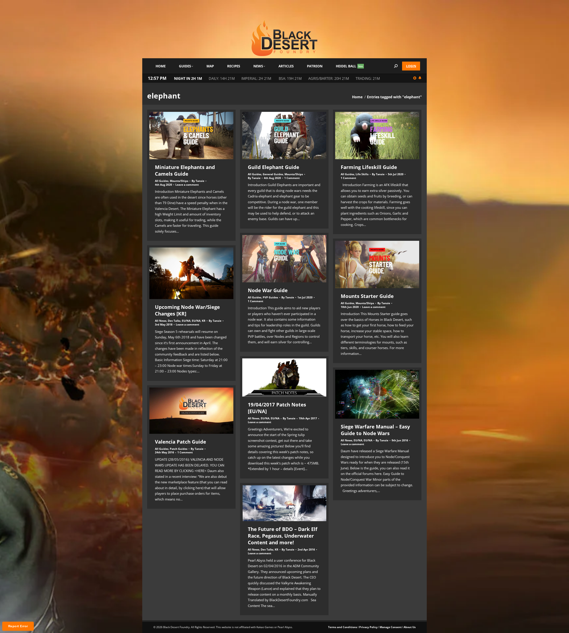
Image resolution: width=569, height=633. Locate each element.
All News (160, 321)
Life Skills (362, 174)
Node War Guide (268, 290)
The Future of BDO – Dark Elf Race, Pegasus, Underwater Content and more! (282, 536)
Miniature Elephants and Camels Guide (185, 170)
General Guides (273, 174)
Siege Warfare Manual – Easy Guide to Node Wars (375, 429)
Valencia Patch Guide (180, 441)
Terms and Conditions (342, 627)
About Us (410, 627)
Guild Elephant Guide (273, 167)
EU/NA (186, 321)
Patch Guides (178, 449)
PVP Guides (270, 297)
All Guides (161, 181)
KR (203, 321)
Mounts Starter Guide (367, 296)
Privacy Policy (368, 627)
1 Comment (292, 178)
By (198, 181)
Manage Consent (391, 627)
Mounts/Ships (179, 181)
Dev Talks (174, 321)
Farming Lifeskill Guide (369, 167)
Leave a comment (187, 185)
